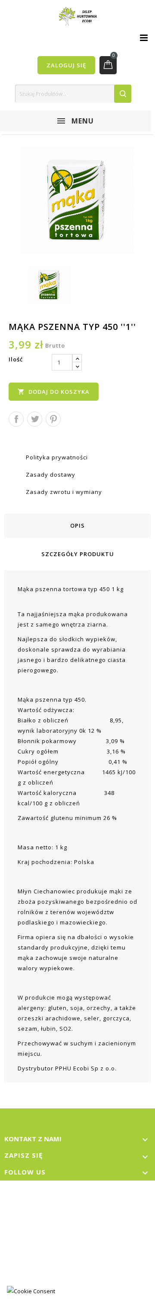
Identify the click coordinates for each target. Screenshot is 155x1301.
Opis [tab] (77, 525)
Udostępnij (16, 419)
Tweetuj (35, 419)
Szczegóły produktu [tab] (77, 554)
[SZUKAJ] (122, 94)
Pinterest (53, 419)
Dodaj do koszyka (54, 392)
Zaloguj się (66, 65)
